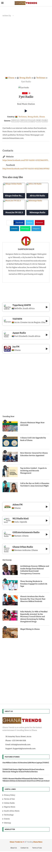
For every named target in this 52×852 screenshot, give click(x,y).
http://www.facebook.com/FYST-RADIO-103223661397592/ (26, 169)
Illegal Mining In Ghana (30, 629)
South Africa (29, 309)
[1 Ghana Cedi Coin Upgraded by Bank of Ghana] (10, 442)
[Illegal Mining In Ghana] (10, 633)
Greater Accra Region (30, 322)
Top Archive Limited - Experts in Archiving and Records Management (33, 470)
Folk (39, 121)
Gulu (16, 522)
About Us (13, 848)
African (15, 121)
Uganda (23, 522)
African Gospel (28, 121)
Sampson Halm (26, 249)
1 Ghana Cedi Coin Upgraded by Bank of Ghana (33, 439)
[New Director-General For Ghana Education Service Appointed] (10, 457)
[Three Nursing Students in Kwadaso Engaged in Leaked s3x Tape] (10, 585)
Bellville (18, 309)
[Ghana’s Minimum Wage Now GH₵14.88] (10, 426)
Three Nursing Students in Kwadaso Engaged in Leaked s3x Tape (33, 583)
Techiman (41, 78)
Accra (17, 322)
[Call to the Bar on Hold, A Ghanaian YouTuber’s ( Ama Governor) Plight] (10, 487)
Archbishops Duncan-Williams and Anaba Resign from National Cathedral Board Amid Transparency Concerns (34, 570)
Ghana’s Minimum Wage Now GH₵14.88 (32, 424)
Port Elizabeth (21, 336)
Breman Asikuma (22, 550)
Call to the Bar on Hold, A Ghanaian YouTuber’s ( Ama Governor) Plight (34, 484)
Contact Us (24, 848)
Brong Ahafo (25, 78)
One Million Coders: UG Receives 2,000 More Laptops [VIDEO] (26, 763)
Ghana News (37, 842)
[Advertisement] (26, 46)
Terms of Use (37, 848)
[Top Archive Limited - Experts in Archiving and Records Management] (10, 472)
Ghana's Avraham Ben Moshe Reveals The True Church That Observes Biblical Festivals (32, 598)
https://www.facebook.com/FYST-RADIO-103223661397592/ (26, 160)
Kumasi (17, 536)
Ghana (11, 78)
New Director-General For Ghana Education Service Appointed (34, 454)
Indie (44, 121)
